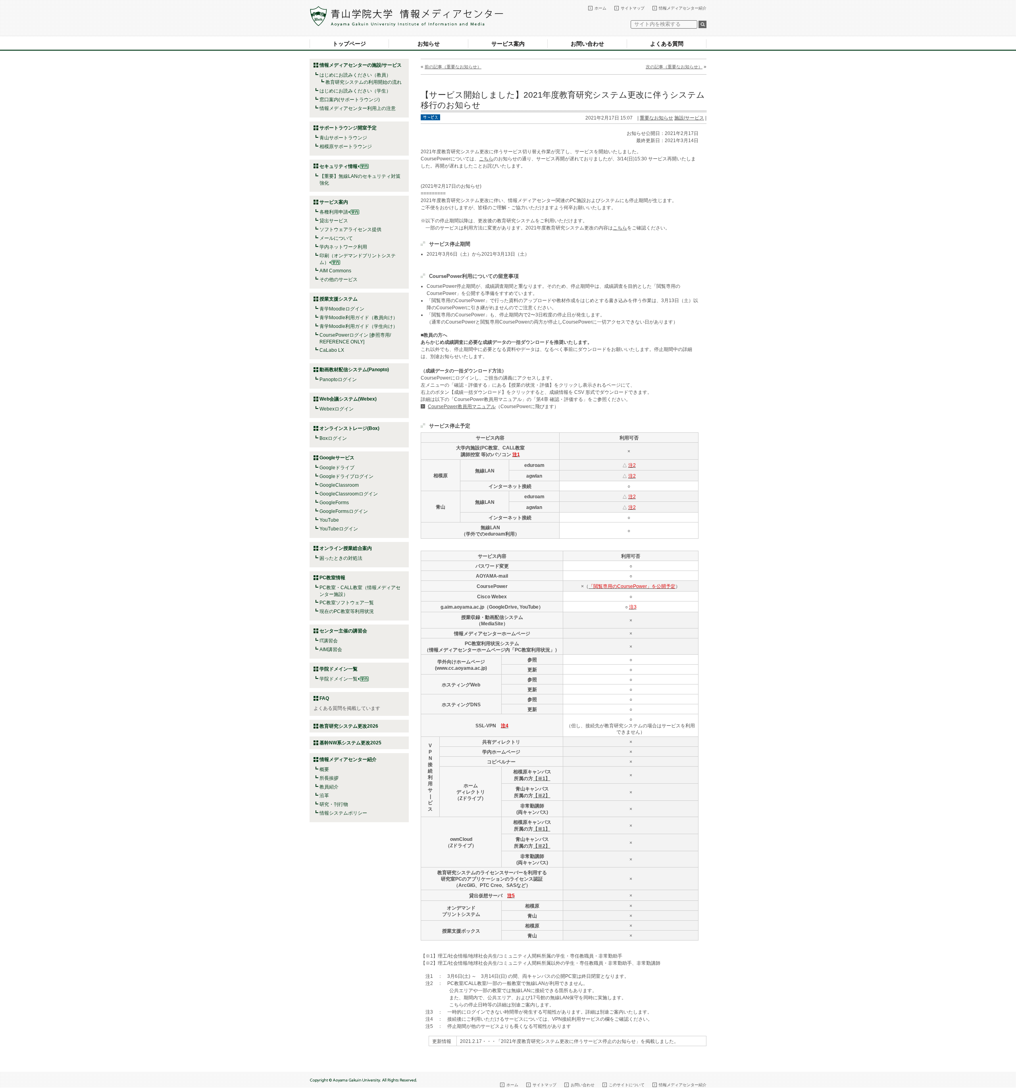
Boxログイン (333, 438)
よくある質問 (666, 43)
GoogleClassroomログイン (348, 494)
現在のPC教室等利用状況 (346, 611)
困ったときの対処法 (340, 558)
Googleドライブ (336, 467)
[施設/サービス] (430, 117)
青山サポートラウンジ (343, 138)
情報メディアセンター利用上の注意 (357, 108)
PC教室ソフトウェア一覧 (346, 602)
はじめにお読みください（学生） (355, 91)
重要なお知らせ (656, 118)
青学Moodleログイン (341, 309)
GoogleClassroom (339, 485)
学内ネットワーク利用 (343, 247)
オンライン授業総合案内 (345, 548)
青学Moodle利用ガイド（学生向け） (358, 326)
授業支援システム (338, 299)
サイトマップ (633, 8)
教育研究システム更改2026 (348, 726)
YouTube (329, 520)
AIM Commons (335, 271)
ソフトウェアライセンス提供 (350, 229)
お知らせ (429, 43)
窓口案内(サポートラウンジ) (349, 99)
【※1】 (541, 778)
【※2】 (541, 795)
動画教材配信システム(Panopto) (354, 369)
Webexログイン (336, 409)
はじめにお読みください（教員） (355, 75)
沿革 (324, 795)
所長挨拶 (329, 778)
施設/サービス (689, 118)
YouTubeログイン (338, 529)
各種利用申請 (333, 212)
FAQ (324, 698)
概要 (324, 769)
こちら (486, 159)
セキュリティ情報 (338, 166)
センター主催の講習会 (343, 631)
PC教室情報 (332, 577)
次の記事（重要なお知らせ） (674, 66)
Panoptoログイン (338, 379)
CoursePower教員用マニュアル (462, 406)
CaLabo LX (331, 350)
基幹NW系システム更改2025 (350, 743)
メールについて (336, 238)
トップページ (349, 43)
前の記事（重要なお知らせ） (453, 66)
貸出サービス (333, 221)
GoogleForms (334, 502)
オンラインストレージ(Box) (349, 428)
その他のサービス (338, 279)
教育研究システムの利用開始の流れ (363, 82)
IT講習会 (328, 641)
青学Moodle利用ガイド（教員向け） (358, 317)
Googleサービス (336, 458)
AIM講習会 (330, 649)
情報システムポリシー (343, 813)
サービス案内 (508, 43)
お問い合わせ (587, 43)
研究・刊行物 (333, 804)
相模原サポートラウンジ (345, 146)
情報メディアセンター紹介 (682, 8)
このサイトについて (627, 1085)
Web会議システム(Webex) (348, 399)
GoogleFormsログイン (343, 511)
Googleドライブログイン (346, 476)
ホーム (600, 8)
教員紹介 (329, 787)
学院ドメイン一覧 (338, 679)
